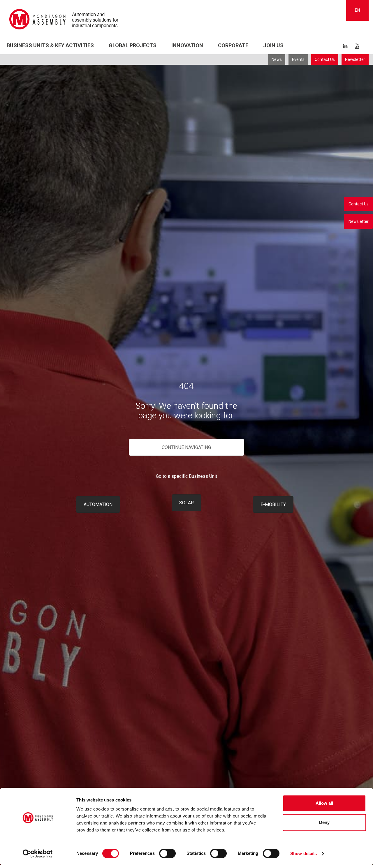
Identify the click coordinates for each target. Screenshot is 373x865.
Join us (273, 45)
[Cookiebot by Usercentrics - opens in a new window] (37, 853)
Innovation (187, 45)
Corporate (233, 45)
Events (298, 59)
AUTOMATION (98, 504)
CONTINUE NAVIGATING (186, 447)
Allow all (324, 803)
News (277, 59)
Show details (303, 853)
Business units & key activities (50, 45)
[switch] (167, 853)
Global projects (132, 45)
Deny (324, 822)
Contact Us (325, 59)
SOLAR (186, 502)
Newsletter (355, 59)
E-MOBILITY (273, 504)
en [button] (357, 10)
